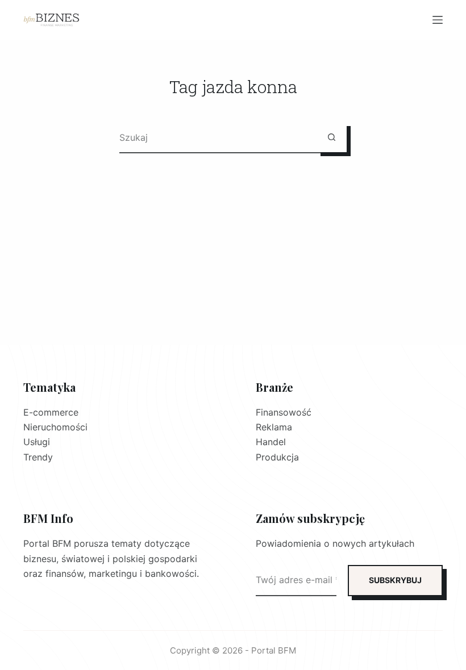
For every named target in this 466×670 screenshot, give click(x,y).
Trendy (38, 457)
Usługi (36, 441)
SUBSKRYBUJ (395, 580)
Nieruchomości (55, 427)
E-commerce (50, 412)
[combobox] (218, 137)
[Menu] (437, 20)
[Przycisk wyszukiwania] (332, 137)
